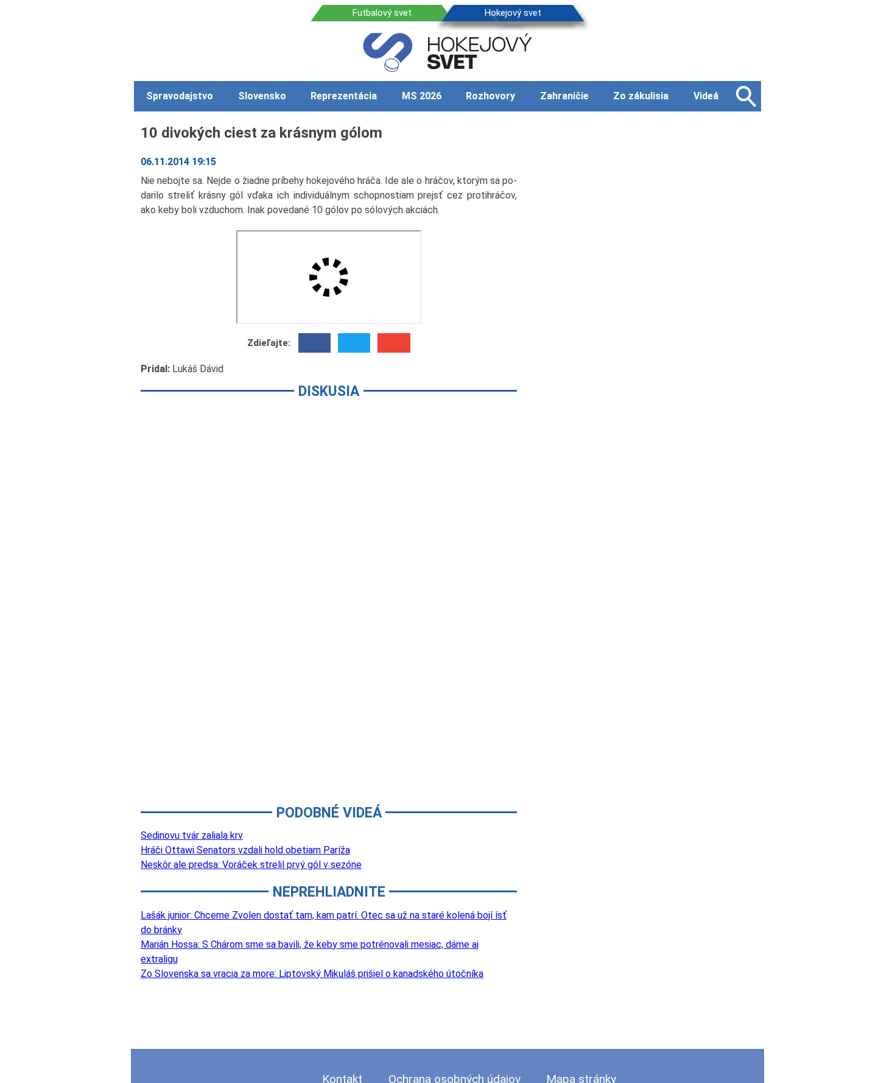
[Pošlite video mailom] (393, 343)
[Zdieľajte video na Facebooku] (314, 343)
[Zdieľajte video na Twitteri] (354, 343)
